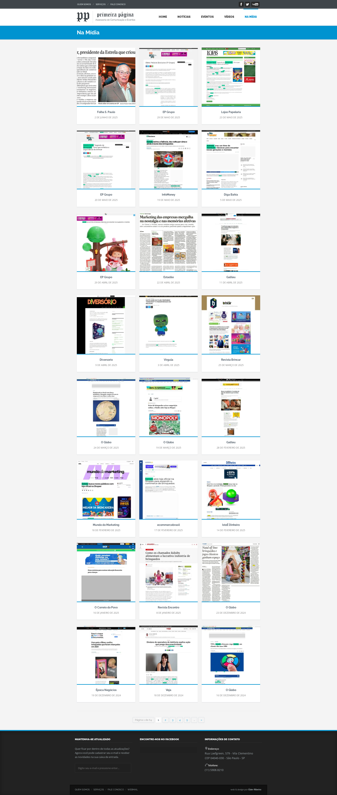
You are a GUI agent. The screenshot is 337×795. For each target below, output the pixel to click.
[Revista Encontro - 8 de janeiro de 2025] (168, 574)
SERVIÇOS (101, 4)
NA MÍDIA (251, 16)
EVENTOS (207, 16)
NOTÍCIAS (184, 16)
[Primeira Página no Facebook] (241, 4)
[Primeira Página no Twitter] (247, 4)
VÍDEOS (229, 16)
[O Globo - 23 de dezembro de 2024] (231, 574)
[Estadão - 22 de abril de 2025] (168, 244)
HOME (163, 16)
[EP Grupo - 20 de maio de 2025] (106, 161)
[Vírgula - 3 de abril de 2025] (168, 326)
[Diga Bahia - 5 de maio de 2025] (231, 161)
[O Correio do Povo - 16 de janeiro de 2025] (106, 574)
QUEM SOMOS (84, 4)
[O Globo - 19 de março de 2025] (168, 409)
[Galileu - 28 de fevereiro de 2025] (231, 409)
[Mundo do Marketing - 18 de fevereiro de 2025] (106, 491)
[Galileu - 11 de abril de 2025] (231, 244)
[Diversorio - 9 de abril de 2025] (106, 326)
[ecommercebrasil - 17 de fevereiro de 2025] (168, 491)
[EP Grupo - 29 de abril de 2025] (106, 244)
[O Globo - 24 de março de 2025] (106, 409)
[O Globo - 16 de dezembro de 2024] (231, 657)
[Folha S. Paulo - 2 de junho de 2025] (106, 79)
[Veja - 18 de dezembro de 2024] (168, 657)
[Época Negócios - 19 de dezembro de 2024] (106, 657)
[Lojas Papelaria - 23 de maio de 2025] (231, 79)
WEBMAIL (133, 789)
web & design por (246, 789)
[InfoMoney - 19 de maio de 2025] (168, 161)
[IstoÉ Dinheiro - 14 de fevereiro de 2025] (231, 491)
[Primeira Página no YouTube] (255, 4)
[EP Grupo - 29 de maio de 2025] (168, 79)
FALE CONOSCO (118, 4)
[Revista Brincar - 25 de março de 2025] (231, 326)
